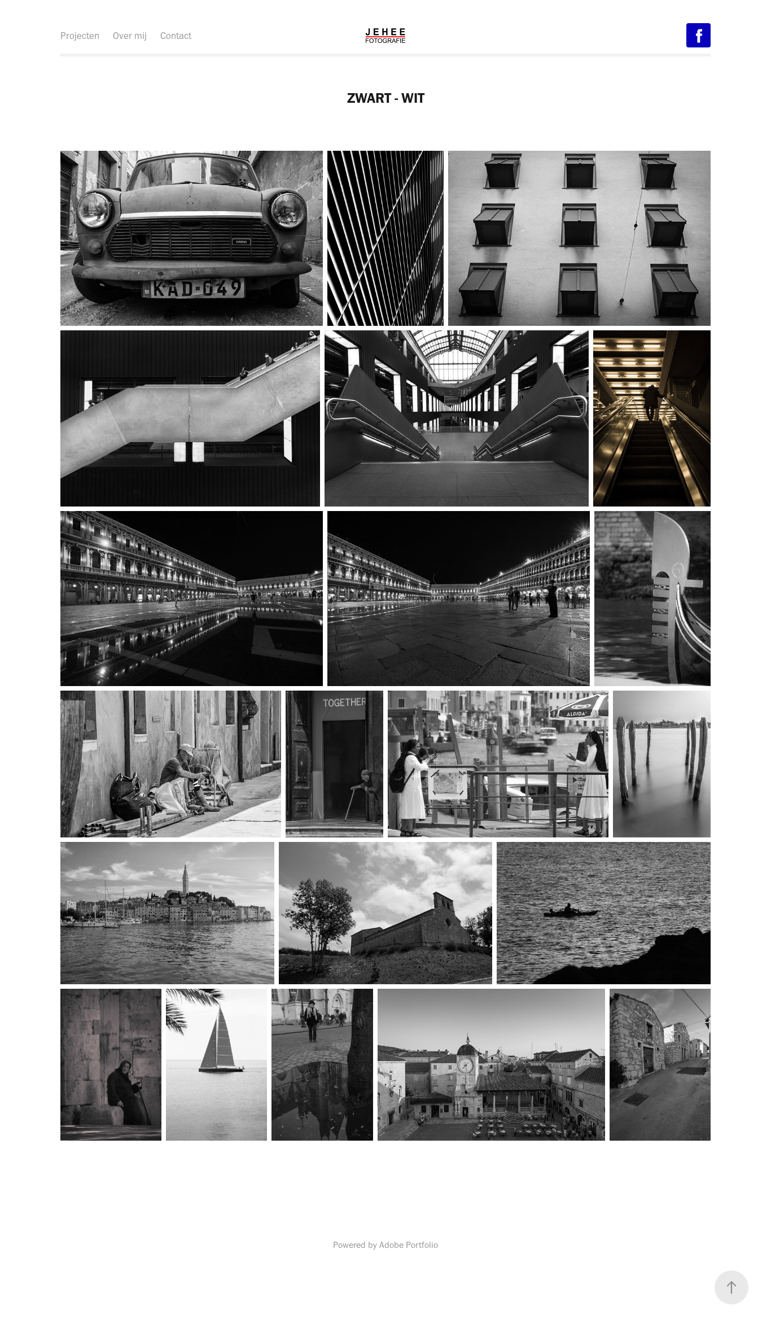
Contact (175, 35)
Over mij (130, 35)
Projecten (79, 35)
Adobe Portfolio (408, 1244)
